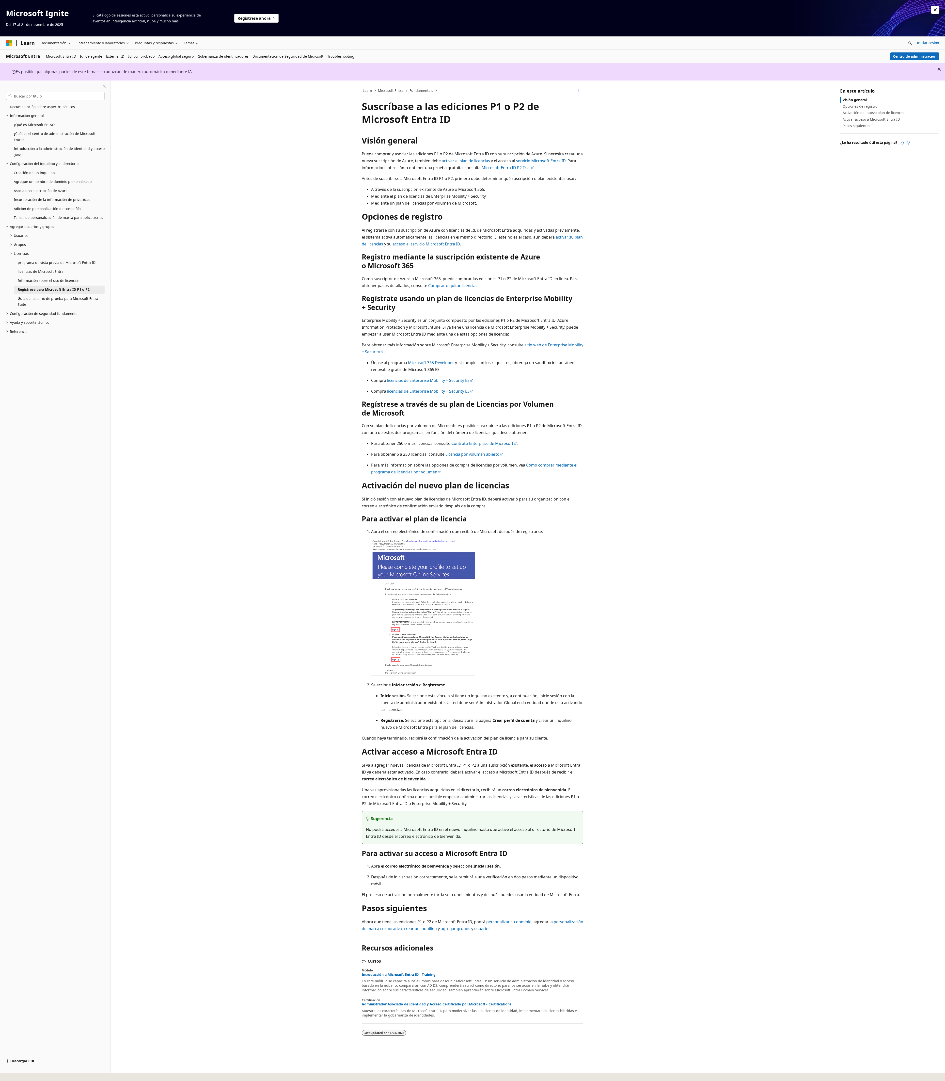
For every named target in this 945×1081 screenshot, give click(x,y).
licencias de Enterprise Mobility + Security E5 (428, 380)
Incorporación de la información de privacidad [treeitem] (52, 199)
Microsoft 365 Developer (431, 362)
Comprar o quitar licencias (452, 285)
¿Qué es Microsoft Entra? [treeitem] (34, 124)
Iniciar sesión (928, 42)
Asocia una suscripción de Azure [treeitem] (40, 190)
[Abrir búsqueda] (910, 43)
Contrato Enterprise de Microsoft (482, 443)
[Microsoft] (9, 43)
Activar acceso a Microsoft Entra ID (871, 119)
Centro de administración (914, 56)
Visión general (855, 99)
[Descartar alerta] (935, 10)
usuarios (482, 928)
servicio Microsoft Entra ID (541, 160)
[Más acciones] (579, 91)
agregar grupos (455, 928)
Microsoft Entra (390, 90)
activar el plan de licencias (466, 160)
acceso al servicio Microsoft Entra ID (426, 244)
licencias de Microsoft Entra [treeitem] (40, 271)
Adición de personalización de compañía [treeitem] (47, 208)
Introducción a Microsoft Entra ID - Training (399, 974)
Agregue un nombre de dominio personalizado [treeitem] (53, 181)
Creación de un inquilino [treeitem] (34, 172)
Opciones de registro (860, 106)
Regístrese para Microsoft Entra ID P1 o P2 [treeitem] (54, 289)
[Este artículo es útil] (902, 142)
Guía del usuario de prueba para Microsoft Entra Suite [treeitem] (58, 301)
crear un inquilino (420, 928)
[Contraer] (104, 86)
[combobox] (55, 96)
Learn (367, 90)
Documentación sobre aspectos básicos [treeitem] (42, 106)
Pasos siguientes (856, 125)
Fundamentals (421, 90)
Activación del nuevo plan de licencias (874, 112)
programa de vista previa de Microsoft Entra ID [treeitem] (56, 262)
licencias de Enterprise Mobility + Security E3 (428, 391)
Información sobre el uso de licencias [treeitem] (48, 280)
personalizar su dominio (509, 921)
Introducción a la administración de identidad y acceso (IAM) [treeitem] (59, 151)
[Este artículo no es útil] (908, 142)
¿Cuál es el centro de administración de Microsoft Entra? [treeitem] (54, 136)
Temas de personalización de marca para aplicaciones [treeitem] (58, 217)
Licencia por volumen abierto (472, 454)
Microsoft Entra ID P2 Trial (506, 167)
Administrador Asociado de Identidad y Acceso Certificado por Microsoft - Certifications (436, 1004)
